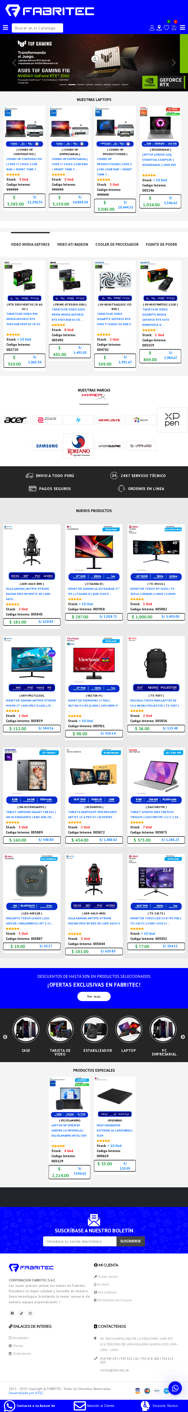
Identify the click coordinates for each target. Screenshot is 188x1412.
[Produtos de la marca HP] (78, 419)
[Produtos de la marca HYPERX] (94, 396)
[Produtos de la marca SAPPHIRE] (141, 445)
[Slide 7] (125, 84)
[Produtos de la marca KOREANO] (78, 445)
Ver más (94, 996)
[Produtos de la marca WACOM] (141, 419)
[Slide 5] (107, 84)
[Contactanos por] (175, 1388)
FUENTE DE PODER (161, 244)
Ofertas (17, 1346)
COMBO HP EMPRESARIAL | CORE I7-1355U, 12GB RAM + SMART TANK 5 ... (70, 164)
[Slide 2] (80, 84)
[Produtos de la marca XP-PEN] (172, 419)
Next (182, 1037)
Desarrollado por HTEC (26, 1392)
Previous (5, 1037)
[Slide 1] (72, 84)
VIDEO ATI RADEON (72, 244)
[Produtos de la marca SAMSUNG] (47, 445)
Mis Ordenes (107, 1292)
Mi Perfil (102, 1284)
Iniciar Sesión (107, 1276)
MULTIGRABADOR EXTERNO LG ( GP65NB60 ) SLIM (114, 1130)
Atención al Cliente (100, 1405)
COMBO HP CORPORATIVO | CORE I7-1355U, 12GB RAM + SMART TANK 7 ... (24, 164)
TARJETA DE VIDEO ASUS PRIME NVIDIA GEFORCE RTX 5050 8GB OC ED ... (68, 314)
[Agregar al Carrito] (40, 134)
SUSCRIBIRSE (130, 1241)
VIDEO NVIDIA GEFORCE (30, 244)
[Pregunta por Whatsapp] (40, 143)
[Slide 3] (89, 84)
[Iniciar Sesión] (152, 28)
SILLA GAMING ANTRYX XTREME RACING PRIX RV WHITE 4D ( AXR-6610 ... (28, 594)
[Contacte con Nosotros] (159, 28)
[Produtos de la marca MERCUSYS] (109, 419)
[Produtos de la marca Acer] (15, 419)
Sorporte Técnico (165, 1405)
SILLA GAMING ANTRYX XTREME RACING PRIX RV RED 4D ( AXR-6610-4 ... (94, 923)
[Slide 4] (98, 84)
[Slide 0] (63, 84)
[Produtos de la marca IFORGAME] (109, 445)
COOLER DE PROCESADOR (117, 244)
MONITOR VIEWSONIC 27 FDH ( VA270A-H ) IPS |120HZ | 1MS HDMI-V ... (93, 705)
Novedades (20, 1338)
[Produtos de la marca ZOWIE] (47, 419)
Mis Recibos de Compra (114, 1300)
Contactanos (21, 1353)
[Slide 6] (116, 84)
